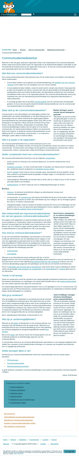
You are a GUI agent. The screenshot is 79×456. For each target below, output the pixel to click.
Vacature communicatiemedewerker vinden (19, 423)
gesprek (62, 269)
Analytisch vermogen (14, 167)
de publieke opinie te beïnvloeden (30, 209)
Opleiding (22, 440)
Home (14, 50)
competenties (50, 158)
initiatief (16, 172)
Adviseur (10, 192)
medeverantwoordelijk (68, 281)
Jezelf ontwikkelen (17, 387)
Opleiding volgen (16, 393)
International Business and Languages (45, 262)
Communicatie (12, 251)
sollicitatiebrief (51, 269)
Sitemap (6, 444)
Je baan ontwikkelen (17, 390)
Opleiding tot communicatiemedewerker (18, 420)
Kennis (54, 440)
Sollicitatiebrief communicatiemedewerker (19, 417)
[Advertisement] (39, 32)
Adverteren (55, 444)
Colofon (43, 444)
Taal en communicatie (36, 50)
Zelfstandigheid (12, 185)
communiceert (26, 197)
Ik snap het (69, 451)
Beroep (23, 50)
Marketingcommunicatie (56, 50)
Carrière (45, 440)
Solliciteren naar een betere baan (22, 400)
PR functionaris (12, 360)
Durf (8, 172)
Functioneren (34, 440)
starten (16, 323)
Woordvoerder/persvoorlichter (18, 366)
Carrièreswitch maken (18, 403)
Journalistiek (11, 254)
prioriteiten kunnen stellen (45, 169)
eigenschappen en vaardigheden (30, 269)
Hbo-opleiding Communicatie (14, 426)
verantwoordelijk (40, 102)
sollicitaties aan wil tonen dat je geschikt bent (24, 267)
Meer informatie (18, 454)
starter (12, 335)
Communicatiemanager (15, 363)
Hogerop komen (16, 396)
